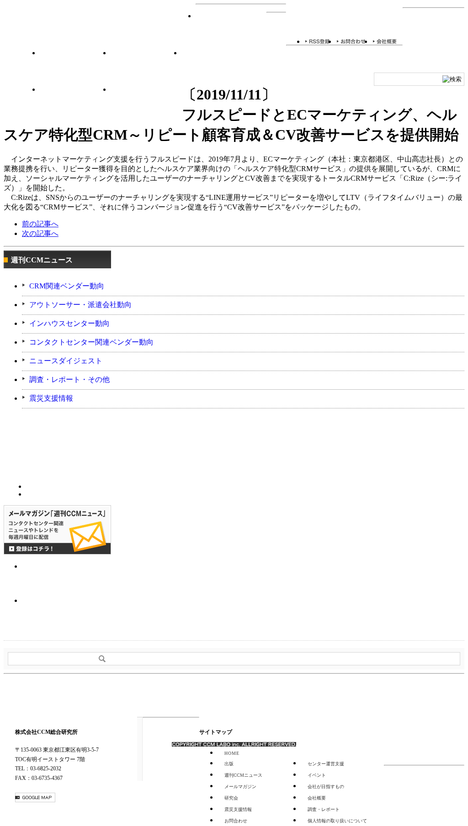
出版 (229, 763)
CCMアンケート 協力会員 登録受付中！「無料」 (75, 576)
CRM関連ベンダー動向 (66, 286)
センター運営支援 (75, 103)
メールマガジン (240, 786)
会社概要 (385, 41)
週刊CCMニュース (146, 103)
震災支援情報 (51, 398)
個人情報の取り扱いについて (337, 820)
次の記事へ (40, 233)
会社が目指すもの (326, 786)
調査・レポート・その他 (69, 379)
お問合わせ (351, 41)
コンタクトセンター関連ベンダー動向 (91, 342)
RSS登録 (317, 41)
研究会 (146, 66)
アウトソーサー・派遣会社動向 (80, 304)
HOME (231, 30)
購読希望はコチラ (51, 485)
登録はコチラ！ (57, 529)
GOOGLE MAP (35, 797)
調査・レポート (216, 66)
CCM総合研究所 (37, 31)
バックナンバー (51, 493)
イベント (75, 66)
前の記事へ (40, 224)
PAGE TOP (435, 695)
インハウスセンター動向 (69, 323)
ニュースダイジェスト (65, 361)
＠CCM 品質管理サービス (75, 611)
